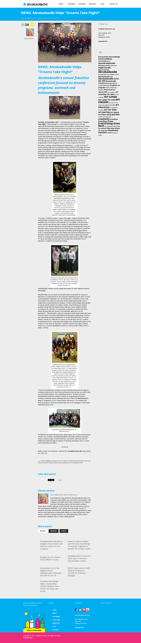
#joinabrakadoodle (106, 63)
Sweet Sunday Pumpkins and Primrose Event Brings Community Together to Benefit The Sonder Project (79, 545)
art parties (104, 112)
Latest (64, 531)
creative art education (104, 117)
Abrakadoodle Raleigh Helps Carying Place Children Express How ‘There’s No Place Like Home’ (49, 586)
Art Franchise (28, 18)
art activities (111, 92)
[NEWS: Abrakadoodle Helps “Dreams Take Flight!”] (64, 42)
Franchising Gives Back (76, 462)
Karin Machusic (30, 38)
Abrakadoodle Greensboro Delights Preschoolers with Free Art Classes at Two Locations (51, 545)
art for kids (110, 109)
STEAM (109, 133)
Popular (53, 531)
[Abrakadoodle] (35, 4)
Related (43, 531)
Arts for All (88, 461)
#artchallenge (114, 57)
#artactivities (103, 57)
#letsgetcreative (104, 65)
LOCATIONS (56, 620)
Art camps (110, 96)
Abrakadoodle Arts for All (108, 79)
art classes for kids (108, 105)
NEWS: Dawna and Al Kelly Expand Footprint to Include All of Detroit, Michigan (79, 572)
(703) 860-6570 (102, 41)
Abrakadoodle (107, 72)
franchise (114, 119)
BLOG (54, 626)
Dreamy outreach (53, 462)
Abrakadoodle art (105, 77)
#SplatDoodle (104, 68)
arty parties (113, 114)
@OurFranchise (103, 70)
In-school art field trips (112, 126)
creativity (104, 119)
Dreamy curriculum (43, 462)
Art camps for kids (106, 100)
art (105, 92)
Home (22, 18)
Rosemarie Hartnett (108, 131)
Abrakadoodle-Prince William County (108, 74)
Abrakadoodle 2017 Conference (60, 461)
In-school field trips (106, 128)
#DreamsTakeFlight (46, 461)
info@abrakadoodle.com (106, 29)
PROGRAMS (56, 616)
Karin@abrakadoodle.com (76, 451)
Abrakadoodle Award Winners (76, 461)
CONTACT (55, 630)
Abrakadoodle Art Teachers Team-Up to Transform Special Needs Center (79, 558)
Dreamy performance (64, 462)
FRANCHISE (56, 623)
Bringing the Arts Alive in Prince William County (50, 558)
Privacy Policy (27, 638)
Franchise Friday (105, 121)
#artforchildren (105, 59)
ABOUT (54, 613)
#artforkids (102, 61)
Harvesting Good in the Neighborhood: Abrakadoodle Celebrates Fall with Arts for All (51, 572)
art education (108, 106)
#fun (108, 61)
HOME (54, 610)
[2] (39, 480)
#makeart (114, 65)
